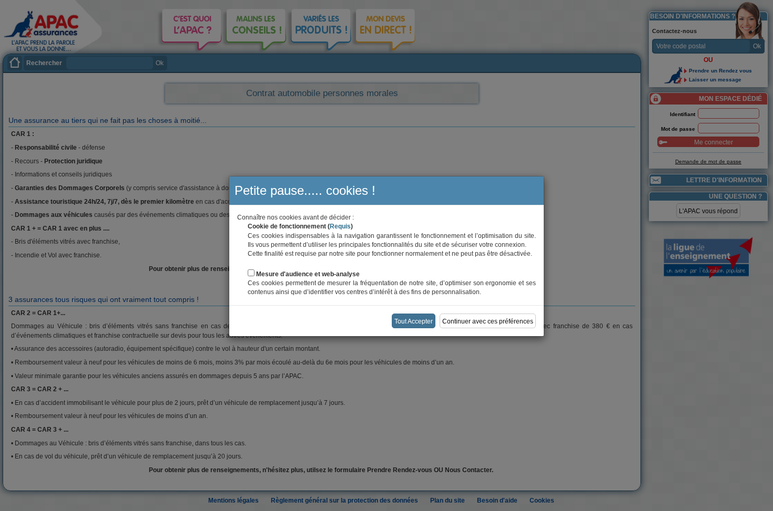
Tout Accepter (413, 321)
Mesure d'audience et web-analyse (308, 274)
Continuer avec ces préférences (487, 321)
